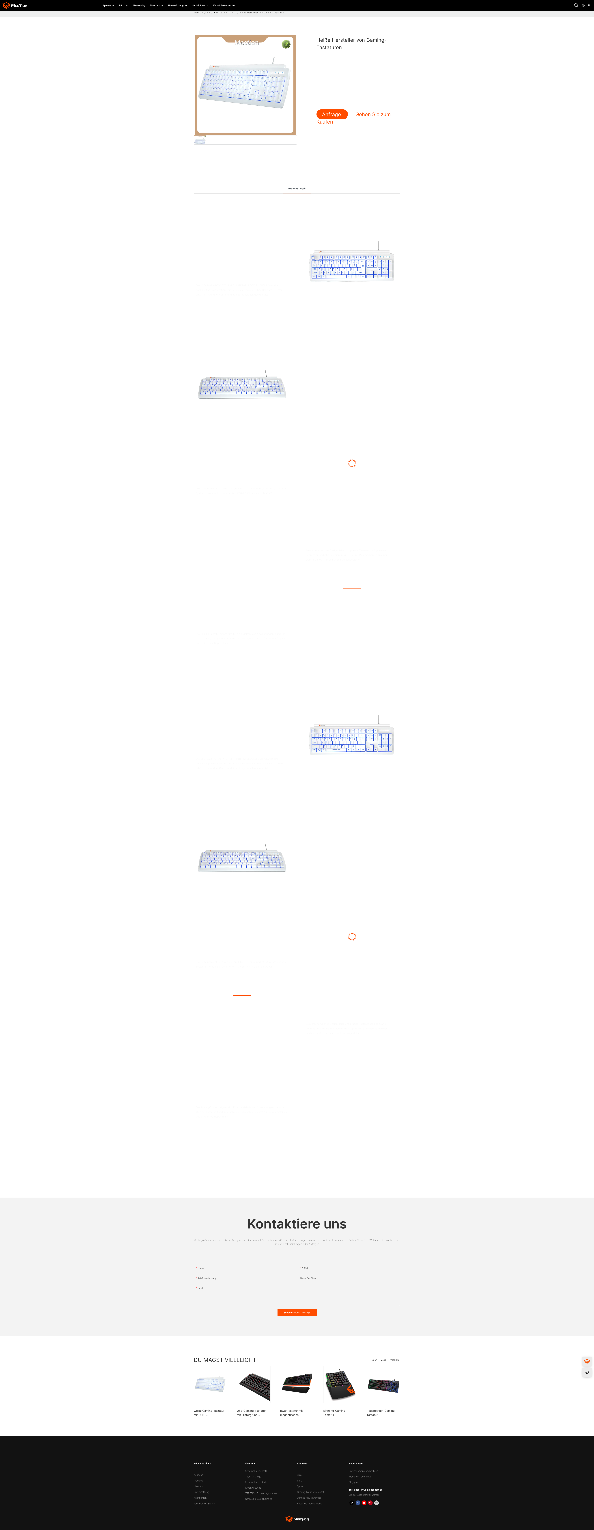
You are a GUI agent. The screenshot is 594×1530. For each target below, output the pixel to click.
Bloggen (353, 1482)
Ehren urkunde (253, 1487)
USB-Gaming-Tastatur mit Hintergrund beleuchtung (251, 1413)
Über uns (199, 1486)
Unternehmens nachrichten (363, 1471)
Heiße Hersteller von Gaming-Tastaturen (263, 12)
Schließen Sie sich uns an (259, 1498)
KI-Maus (231, 12)
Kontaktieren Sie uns (205, 1503)
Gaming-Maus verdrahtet (310, 1492)
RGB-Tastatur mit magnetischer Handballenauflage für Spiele (294, 1413)
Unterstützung (201, 1492)
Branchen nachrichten (360, 1476)
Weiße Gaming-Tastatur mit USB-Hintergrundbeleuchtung (210, 1413)
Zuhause (198, 1474)
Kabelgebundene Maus (309, 1503)
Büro (209, 12)
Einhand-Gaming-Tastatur (334, 1413)
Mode (383, 1360)
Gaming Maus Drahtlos (309, 1497)
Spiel (299, 1474)
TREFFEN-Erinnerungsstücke (261, 1493)
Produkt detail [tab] (297, 188)
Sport (374, 1360)
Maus (219, 12)
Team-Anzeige (253, 1476)
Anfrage (332, 114)
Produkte (394, 1360)
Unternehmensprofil (256, 1471)
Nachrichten (200, 1497)
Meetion (198, 12)
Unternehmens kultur (256, 1482)
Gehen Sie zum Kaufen (353, 118)
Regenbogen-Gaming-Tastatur (381, 1413)
